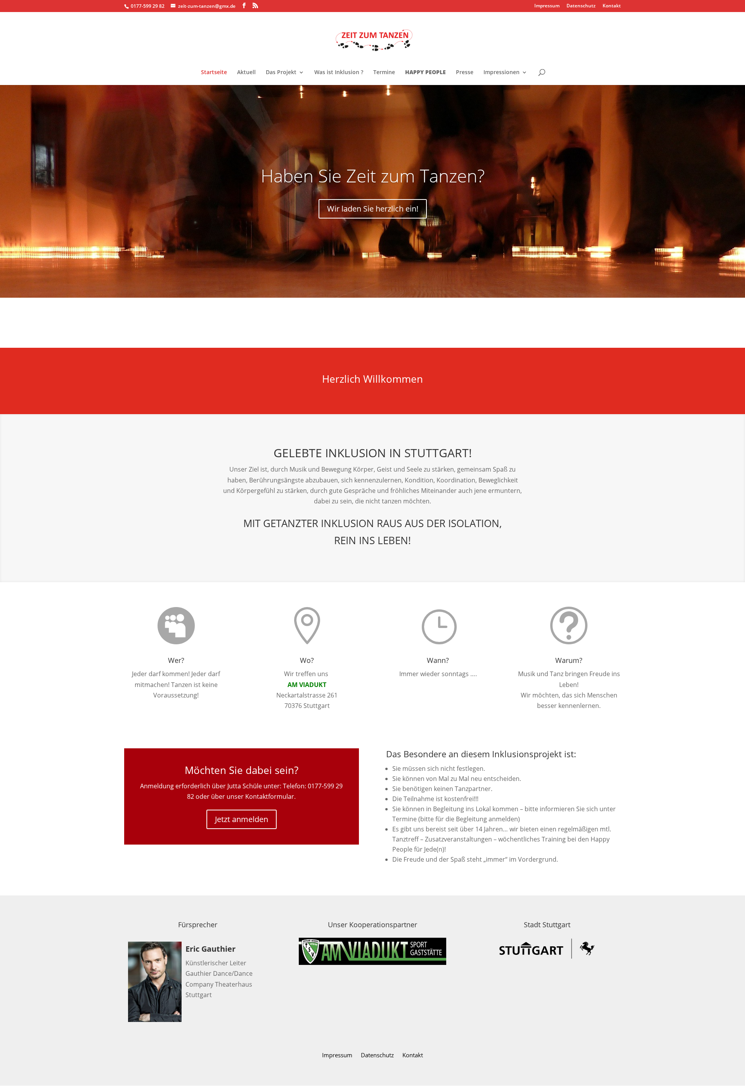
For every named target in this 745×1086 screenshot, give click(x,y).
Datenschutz (581, 6)
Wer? (176, 660)
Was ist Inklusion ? (338, 72)
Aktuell (246, 72)
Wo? (307, 660)
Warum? (568, 660)
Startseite (214, 72)
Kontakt (612, 6)
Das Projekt (281, 72)
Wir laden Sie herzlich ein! (372, 208)
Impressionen (501, 72)
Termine (384, 72)
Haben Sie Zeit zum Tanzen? (373, 175)
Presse (464, 72)
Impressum (547, 6)
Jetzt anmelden (241, 819)
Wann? (438, 660)
